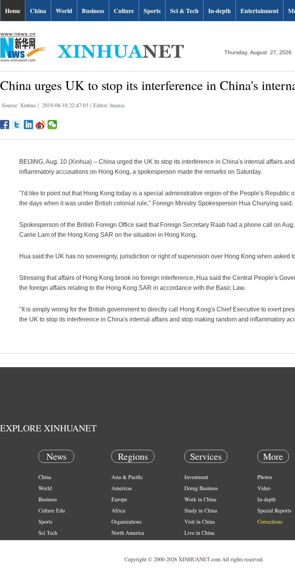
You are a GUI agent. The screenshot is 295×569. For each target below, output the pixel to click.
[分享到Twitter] (17, 124)
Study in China (200, 510)
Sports (152, 10)
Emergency (196, 543)
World (64, 10)
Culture (124, 10)
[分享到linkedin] (28, 124)
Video (263, 488)
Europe (119, 499)
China (38, 10)
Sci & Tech (184, 10)
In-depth (219, 10)
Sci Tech (47, 532)
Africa (118, 510)
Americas (121, 488)
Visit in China (199, 521)
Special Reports (274, 510)
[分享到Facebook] (5, 124)
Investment (196, 477)
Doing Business (201, 488)
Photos (264, 477)
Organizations (126, 521)
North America (127, 532)
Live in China (199, 532)
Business (93, 10)
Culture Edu (51, 510)
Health (45, 543)
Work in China (200, 499)
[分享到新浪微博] (40, 124)
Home (12, 10)
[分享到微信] (52, 124)
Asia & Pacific (127, 477)
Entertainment (259, 10)
